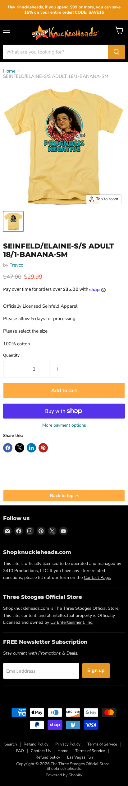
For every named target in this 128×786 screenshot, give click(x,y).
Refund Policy (36, 744)
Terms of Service (102, 744)
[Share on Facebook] (7, 447)
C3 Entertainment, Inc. (71, 622)
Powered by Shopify (64, 775)
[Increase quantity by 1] (57, 369)
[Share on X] (19, 447)
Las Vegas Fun (80, 757)
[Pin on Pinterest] (43, 447)
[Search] (116, 52)
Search (10, 744)
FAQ (20, 751)
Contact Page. (97, 577)
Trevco (16, 265)
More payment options (64, 425)
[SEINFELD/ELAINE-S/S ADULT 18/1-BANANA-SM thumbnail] (13, 221)
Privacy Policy (67, 744)
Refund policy (47, 757)
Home (9, 71)
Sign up (96, 670)
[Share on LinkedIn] (31, 447)
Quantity (11, 355)
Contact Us (41, 751)
